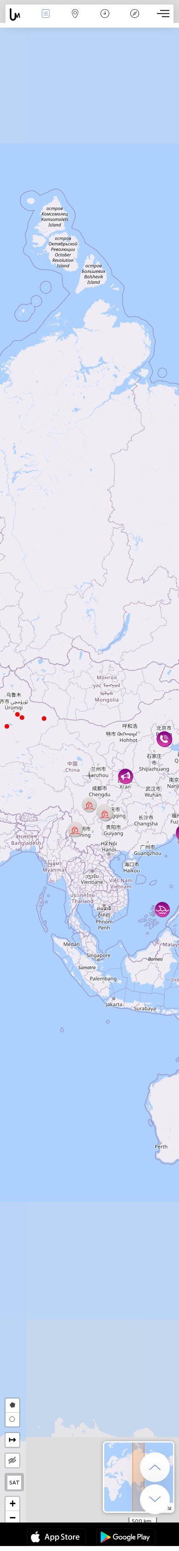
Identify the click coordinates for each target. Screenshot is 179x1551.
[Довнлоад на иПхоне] (56, 1538)
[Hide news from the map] (12, 1460)
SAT (14, 1482)
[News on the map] (18, 14)
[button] (17, 714)
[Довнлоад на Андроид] (125, 1538)
